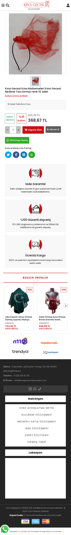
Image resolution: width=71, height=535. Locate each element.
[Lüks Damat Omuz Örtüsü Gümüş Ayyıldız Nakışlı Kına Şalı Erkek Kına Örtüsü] (18, 300)
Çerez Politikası (37, 435)
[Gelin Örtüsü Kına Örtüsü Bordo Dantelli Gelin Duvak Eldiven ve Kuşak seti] (52, 300)
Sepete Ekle (35, 130)
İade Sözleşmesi (37, 428)
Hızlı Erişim (35, 399)
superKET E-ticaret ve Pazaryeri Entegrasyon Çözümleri (36, 531)
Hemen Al (54, 129)
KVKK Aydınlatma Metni (37, 408)
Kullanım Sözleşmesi (37, 414)
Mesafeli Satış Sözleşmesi (37, 421)
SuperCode (16, 515)
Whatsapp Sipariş (19, 140)
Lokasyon (35, 453)
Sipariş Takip (36, 442)
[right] (66, 305)
